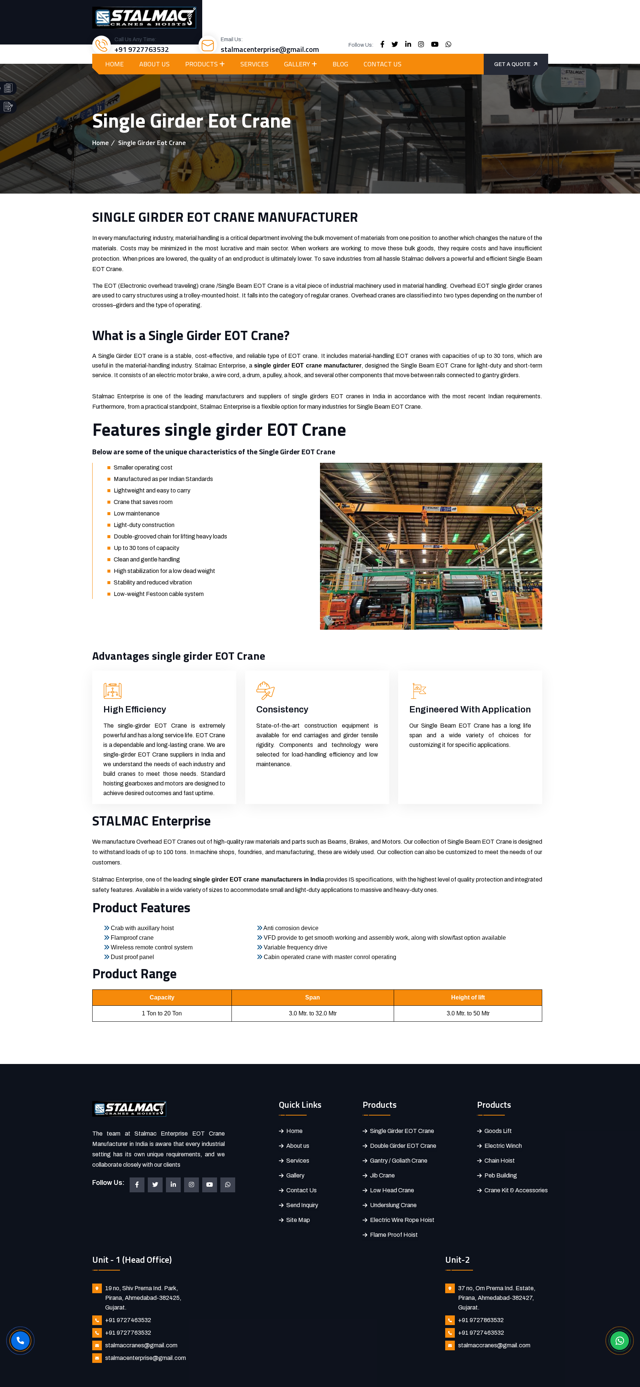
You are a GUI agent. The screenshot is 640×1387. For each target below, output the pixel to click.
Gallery (297, 64)
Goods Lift (498, 1131)
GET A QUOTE (512, 64)
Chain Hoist (499, 1160)
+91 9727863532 (481, 1320)
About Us (154, 64)
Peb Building (500, 1175)
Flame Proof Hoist (394, 1235)
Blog (340, 64)
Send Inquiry (302, 1205)
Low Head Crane (392, 1190)
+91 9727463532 (128, 1320)
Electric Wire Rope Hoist (402, 1220)
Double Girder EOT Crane (403, 1146)
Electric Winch (503, 1146)
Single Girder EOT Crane (402, 1131)
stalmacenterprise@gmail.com (270, 49)
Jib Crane (382, 1175)
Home (114, 64)
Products (201, 64)
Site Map (298, 1220)
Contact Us (301, 1190)
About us (297, 1146)
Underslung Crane (393, 1205)
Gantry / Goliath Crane (398, 1160)
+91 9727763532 (141, 49)
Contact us (382, 64)
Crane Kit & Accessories (516, 1190)
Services (254, 64)
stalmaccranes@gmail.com (141, 1345)
